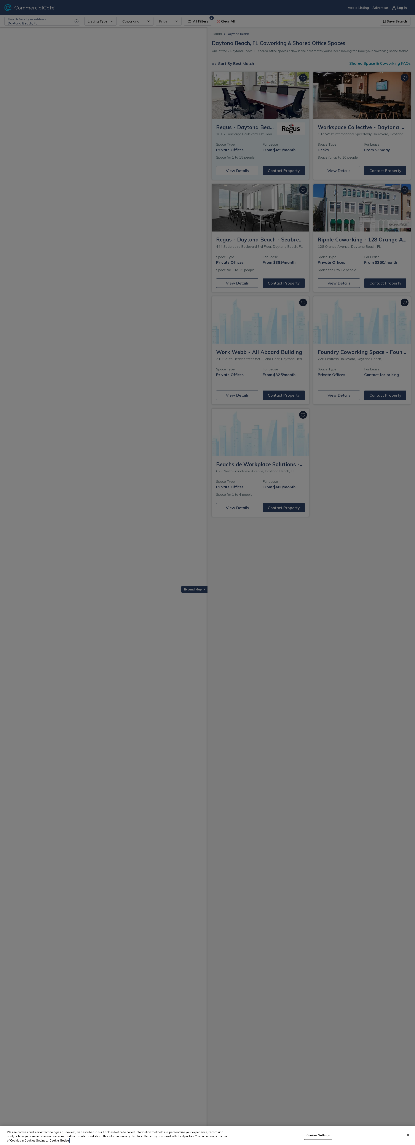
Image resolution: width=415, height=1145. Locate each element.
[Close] (408, 1135)
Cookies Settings (318, 1135)
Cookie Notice (59, 1140)
